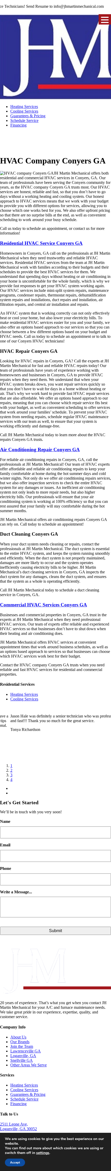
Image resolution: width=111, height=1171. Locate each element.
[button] (105, 19)
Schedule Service (24, 120)
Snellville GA (21, 1060)
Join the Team (21, 1046)
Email (5, 845)
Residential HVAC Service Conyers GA (41, 243)
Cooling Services (24, 111)
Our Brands (19, 1042)
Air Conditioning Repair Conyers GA (40, 449)
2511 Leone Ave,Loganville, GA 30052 (18, 1126)
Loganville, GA (23, 1055)
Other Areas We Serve (28, 1065)
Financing (18, 125)
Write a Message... (16, 892)
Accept (15, 1162)
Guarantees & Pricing (27, 116)
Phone (5, 868)
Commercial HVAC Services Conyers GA (43, 604)
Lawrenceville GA (25, 1051)
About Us (18, 1037)
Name (5, 821)
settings (42, 1153)
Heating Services (24, 106)
